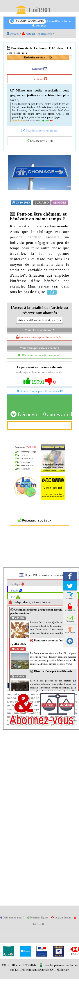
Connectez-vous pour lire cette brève (41, 346)
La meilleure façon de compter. (43, 23)
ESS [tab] (14, 606)
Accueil (15, 33)
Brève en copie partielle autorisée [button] (40, 400)
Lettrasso (37, 68)
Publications (47, 33)
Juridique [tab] (16, 593)
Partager (31, 33)
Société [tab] (16, 599)
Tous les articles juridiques (41, 134)
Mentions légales (42, 926)
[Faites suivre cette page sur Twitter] (70, 595)
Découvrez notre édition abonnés (41, 364)
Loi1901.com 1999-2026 (24, 974)
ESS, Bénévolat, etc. (42, 144)
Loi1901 (39, 10)
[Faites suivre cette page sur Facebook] (70, 585)
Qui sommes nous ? (14, 926)
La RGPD (41, 933)
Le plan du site (67, 926)
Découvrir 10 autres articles (44, 423)
